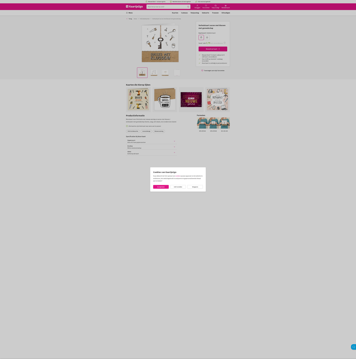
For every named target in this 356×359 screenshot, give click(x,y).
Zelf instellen (178, 187)
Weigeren (195, 187)
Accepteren (161, 187)
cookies (177, 176)
